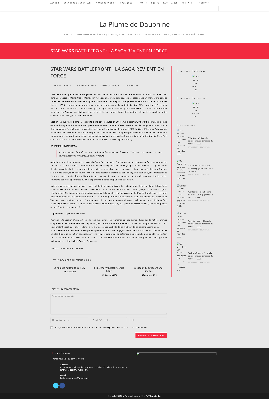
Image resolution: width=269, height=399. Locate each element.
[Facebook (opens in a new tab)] (202, 8)
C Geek (62, 248)
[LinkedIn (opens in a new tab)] (205, 8)
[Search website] (216, 8)
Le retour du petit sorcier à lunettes (148, 269)
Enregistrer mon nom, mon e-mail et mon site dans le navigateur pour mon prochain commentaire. (101, 327)
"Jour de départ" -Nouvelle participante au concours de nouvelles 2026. (200, 224)
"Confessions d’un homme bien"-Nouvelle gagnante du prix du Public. (200, 195)
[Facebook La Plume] (195, 83)
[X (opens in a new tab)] (198, 8)
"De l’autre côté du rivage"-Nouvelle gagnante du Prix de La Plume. (201, 168)
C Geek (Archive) (108, 85)
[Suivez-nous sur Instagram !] (195, 110)
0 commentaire (130, 85)
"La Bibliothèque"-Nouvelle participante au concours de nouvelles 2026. (200, 256)
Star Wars (79, 248)
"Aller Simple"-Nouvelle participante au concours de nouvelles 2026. (200, 141)
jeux (72, 248)
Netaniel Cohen (61, 85)
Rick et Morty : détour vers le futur (108, 269)
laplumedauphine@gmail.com (74, 378)
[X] (56, 385)
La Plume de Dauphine (134, 24)
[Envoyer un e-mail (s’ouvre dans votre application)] (209, 8)
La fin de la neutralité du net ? (69, 267)
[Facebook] (62, 385)
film (67, 248)
